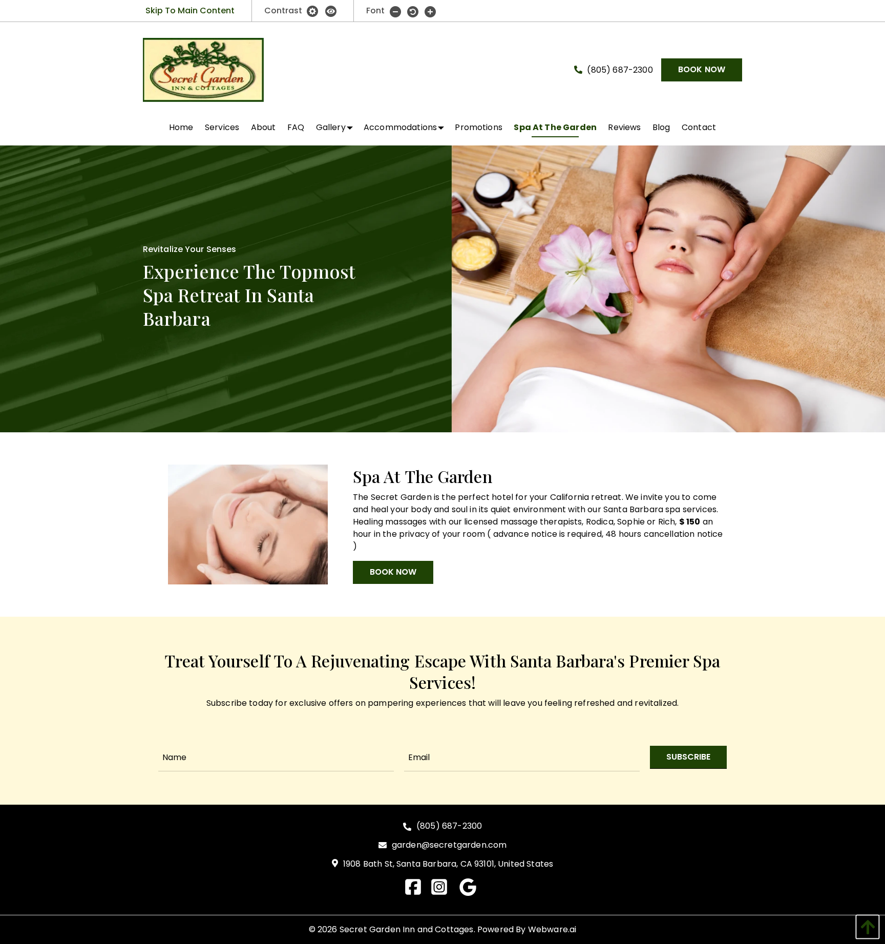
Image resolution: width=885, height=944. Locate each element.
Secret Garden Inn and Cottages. (407, 929)
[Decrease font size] (395, 11)
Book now (701, 69)
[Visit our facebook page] (417, 892)
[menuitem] (181, 127)
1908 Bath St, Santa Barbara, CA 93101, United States (448, 864)
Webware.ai (552, 929)
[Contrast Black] (330, 10)
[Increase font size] (430, 11)
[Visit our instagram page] (443, 892)
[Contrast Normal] (313, 10)
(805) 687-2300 (618, 70)
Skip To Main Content (190, 10)
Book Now (393, 572)
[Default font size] (413, 11)
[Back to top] (865, 927)
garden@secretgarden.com (449, 845)
